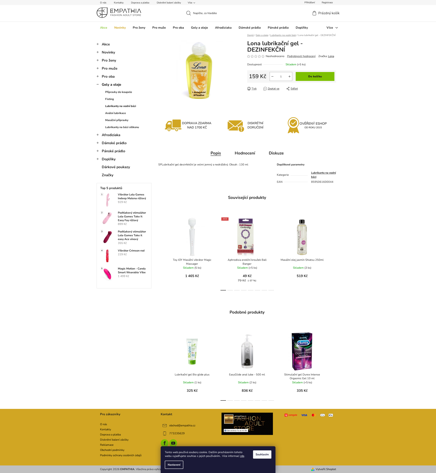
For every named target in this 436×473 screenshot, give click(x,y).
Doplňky (109, 159)
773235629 (177, 433)
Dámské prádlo (114, 143)
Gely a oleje (111, 84)
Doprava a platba (140, 2)
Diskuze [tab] (276, 153)
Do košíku (315, 76)
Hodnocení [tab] (245, 153)
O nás (103, 2)
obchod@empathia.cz (182, 425)
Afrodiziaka (111, 135)
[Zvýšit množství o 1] (289, 76)
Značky (107, 175)
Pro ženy (109, 60)
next (333, 253)
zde (242, 456)
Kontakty (119, 2)
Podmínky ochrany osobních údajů (121, 455)
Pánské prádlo (113, 151)
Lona (331, 56)
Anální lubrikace (115, 113)
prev (161, 253)
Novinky (108, 52)
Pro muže (109, 68)
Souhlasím (262, 454)
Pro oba (108, 76)
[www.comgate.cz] (309, 415)
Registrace (327, 2)
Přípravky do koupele (118, 92)
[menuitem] (104, 27)
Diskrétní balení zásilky (169, 2)
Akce (106, 44)
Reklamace (107, 445)
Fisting (109, 99)
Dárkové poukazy (116, 167)
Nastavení (174, 465)
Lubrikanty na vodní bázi (120, 106)
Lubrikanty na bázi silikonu (122, 127)
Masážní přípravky (116, 120)
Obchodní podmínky (112, 450)
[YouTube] (173, 443)
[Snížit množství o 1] (272, 76)
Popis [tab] (216, 153)
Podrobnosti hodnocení (301, 56)
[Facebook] (165, 443)
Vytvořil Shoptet (326, 469)
